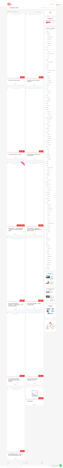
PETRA (48, 175)
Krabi (48, 250)
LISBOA (48, 231)
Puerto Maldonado (50, 223)
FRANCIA (47, 128)
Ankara (48, 254)
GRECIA (47, 132)
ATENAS (48, 134)
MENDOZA (49, 43)
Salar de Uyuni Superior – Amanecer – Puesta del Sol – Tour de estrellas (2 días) (15, 304)
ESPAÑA (47, 109)
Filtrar (48, 22)
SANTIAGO (49, 72)
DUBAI (47, 95)
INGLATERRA (48, 157)
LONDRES (49, 159)
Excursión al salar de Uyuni (14, 80)
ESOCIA (47, 107)
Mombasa (49, 179)
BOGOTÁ (48, 78)
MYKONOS (49, 136)
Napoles (48, 169)
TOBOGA (48, 200)
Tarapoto (48, 227)
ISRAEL (47, 163)
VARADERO (48, 268)
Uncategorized (48, 264)
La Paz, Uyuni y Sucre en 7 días (14, 154)
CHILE (47, 68)
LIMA (48, 219)
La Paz (48, 55)
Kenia (47, 177)
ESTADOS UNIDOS (49, 117)
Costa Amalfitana (50, 167)
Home (42, 7)
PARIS (48, 130)
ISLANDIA (49, 126)
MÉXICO (47, 186)
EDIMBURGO (48, 101)
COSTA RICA (48, 84)
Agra (48, 148)
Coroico (48, 51)
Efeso (48, 258)
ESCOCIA (47, 105)
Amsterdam (49, 144)
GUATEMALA (48, 140)
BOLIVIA (45, 7)
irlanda (47, 161)
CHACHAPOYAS (49, 208)
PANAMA (47, 198)
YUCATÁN (48, 190)
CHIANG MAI (49, 248)
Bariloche (48, 35)
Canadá (47, 66)
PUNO (48, 225)
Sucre (48, 57)
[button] (60, 465)
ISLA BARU (49, 80)
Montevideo (48, 192)
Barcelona (49, 111)
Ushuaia (48, 45)
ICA (47, 217)
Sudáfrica (47, 237)
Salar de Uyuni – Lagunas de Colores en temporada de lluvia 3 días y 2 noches (34, 229)
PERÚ (47, 202)
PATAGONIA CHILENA (50, 70)
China (47, 74)
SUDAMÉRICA (48, 239)
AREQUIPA (49, 204)
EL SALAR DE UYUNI (50, 53)
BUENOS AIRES (49, 37)
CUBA (47, 88)
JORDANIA (48, 173)
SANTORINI (49, 138)
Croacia (47, 86)
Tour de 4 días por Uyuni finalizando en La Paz (32, 379)
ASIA (47, 47)
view (15, 83)
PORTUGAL (48, 229)
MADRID (48, 113)
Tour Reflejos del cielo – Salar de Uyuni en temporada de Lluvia (15, 454)
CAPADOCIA (49, 256)
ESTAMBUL (49, 260)
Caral (49, 221)
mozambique (48, 194)
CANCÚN (48, 188)
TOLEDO (50, 115)
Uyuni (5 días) (30, 401)
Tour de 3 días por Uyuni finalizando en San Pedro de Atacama (14, 380)
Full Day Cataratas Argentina (51, 277)
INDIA (47, 146)
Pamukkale (49, 262)
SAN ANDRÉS (49, 82)
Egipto (47, 103)
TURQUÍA (47, 252)
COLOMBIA (48, 76)
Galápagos (49, 99)
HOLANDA (48, 142)
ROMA (48, 171)
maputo (48, 196)
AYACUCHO (49, 206)
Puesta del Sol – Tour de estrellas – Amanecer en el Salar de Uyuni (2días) (15, 229)
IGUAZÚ (48, 41)
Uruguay (47, 266)
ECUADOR (48, 97)
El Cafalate (49, 39)
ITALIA (47, 165)
